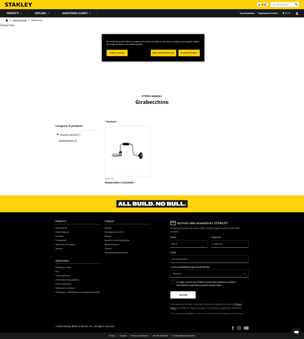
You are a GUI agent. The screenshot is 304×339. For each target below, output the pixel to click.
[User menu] (297, 13)
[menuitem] (14, 13)
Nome (173, 237)
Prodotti (13, 13)
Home (6, 20)
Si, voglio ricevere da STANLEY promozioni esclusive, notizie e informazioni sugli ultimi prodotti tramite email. (206, 284)
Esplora (40, 13)
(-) (57, 134)
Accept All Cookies (189, 53)
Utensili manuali (20, 20)
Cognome (216, 237)
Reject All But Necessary (163, 53)
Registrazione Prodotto (268, 13)
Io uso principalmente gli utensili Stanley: (190, 267)
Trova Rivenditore (247, 13)
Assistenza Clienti (75, 13)
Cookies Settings (117, 53)
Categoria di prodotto (68, 126)
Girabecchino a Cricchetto (119, 182)
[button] (233, 328)
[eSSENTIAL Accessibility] (262, 4)
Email (173, 252)
